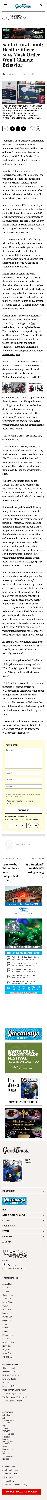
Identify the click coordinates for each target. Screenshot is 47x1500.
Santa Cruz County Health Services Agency (21, 820)
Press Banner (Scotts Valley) (14, 1390)
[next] (7, 18)
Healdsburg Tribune (10, 1372)
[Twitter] (18, 128)
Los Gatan (6, 1382)
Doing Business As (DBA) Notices (7, 1450)
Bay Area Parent (6, 1330)
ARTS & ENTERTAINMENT (13, 1215)
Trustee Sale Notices (7, 1457)
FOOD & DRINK (8, 1226)
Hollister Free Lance (10, 1375)
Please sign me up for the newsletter (20, 801)
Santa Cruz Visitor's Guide (8, 1355)
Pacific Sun (7, 1317)
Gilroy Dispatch (8, 1368)
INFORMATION (8, 1191)
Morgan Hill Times (10, 1386)
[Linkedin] (23, 128)
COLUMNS (7, 1220)
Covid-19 (20, 817)
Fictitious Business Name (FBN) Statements (7, 1440)
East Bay (6, 1339)
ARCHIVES (28, 1161)
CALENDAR (7, 1236)
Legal (4, 1426)
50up (4, 1324)
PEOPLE (5, 1231)
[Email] (31, 128)
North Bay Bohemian (6, 1311)
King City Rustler (9, 1379)
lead (25, 817)
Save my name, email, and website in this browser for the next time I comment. (23, 795)
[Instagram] (9, 1265)
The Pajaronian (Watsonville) (14, 1397)
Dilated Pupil (7, 1335)
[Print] (38, 128)
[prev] (3, 18)
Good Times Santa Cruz (7, 1297)
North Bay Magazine (6, 1348)
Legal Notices (8, 1434)
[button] (41, 5)
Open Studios (8, 1342)
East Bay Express (6, 1289)
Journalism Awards (10, 1474)
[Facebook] (12, 128)
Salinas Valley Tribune (11, 1393)
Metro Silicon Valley (7, 1304)
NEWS (5, 1210)
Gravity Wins (16, 18)
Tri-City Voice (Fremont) (12, 1401)
